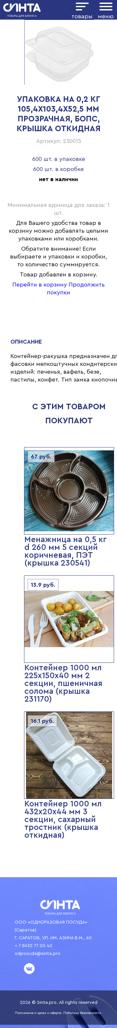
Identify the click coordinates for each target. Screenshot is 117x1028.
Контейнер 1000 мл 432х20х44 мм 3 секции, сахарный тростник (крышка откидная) (63, 819)
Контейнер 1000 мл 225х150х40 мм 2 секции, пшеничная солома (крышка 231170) (63, 683)
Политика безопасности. (82, 1013)
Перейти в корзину (39, 285)
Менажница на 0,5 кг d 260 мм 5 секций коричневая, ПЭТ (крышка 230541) (65, 551)
